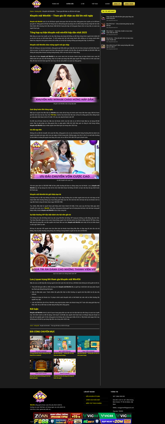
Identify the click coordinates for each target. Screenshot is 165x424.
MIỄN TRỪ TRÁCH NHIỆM (93, 403)
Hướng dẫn (70, 4)
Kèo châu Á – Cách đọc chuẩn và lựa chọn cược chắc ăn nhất (119, 31)
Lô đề (82, 4)
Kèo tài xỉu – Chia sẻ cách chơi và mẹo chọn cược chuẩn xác (119, 39)
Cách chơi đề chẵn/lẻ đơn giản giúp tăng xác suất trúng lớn (120, 17)
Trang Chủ (55, 4)
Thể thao (95, 4)
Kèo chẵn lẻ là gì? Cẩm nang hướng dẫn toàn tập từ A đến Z (120, 46)
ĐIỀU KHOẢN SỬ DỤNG (93, 396)
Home (32, 11)
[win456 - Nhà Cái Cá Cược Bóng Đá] (38, 4)
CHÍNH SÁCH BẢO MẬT (93, 400)
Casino (107, 4)
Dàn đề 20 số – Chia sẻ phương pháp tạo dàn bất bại (120, 24)
